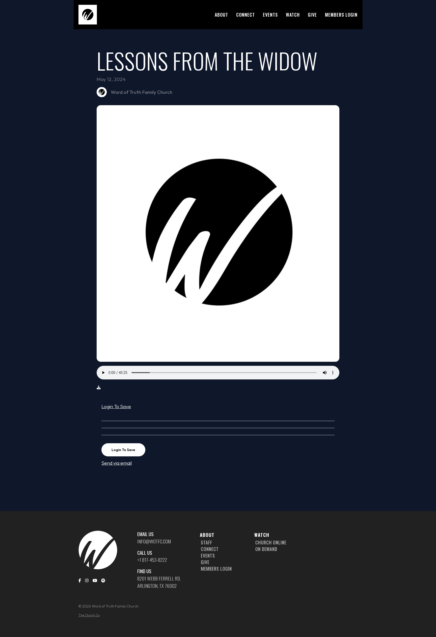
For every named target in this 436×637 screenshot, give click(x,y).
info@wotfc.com (154, 541)
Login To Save (116, 406)
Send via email (116, 463)
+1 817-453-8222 (152, 559)
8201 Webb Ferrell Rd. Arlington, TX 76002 (159, 582)
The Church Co (89, 615)
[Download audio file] (99, 387)
